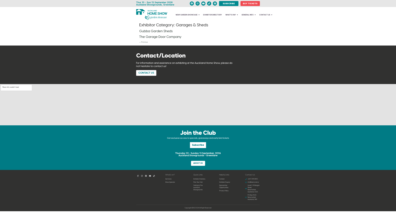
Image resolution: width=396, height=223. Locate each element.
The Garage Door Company (160, 37)
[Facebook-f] (138, 176)
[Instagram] (198, 3)
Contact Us (264, 15)
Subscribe (198, 145)
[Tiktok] (209, 3)
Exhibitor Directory (212, 15)
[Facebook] (192, 3)
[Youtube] (203, 3)
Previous (143, 42)
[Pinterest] (215, 3)
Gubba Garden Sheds (156, 31)
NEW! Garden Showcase (186, 15)
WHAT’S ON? (230, 15)
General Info (248, 15)
